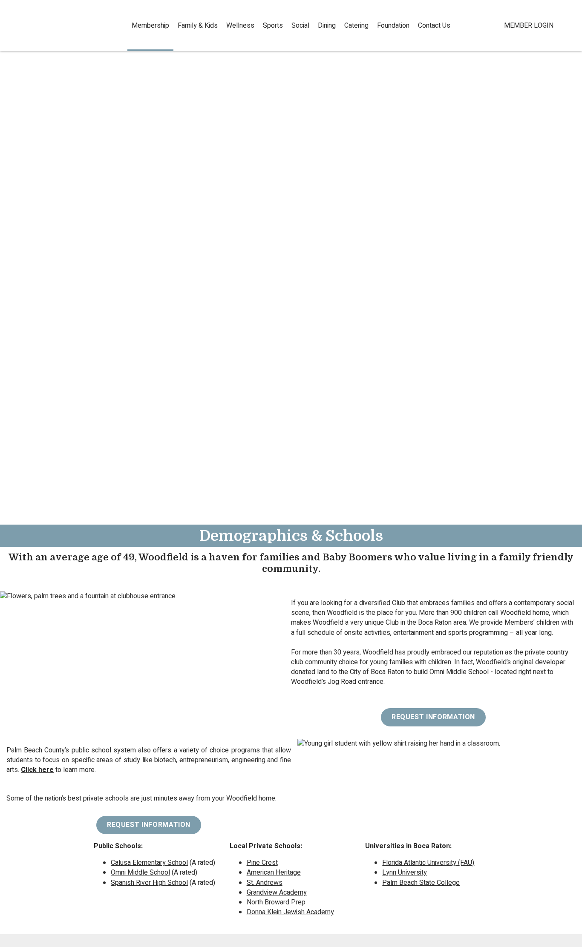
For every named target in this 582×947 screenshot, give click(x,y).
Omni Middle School (140, 872)
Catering (356, 25)
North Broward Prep (276, 902)
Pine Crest (262, 863)
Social (300, 25)
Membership (150, 25)
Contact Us (434, 25)
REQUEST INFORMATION (433, 717)
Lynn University (404, 872)
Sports (273, 25)
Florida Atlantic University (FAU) (428, 863)
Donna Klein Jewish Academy (290, 912)
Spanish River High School (149, 883)
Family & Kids (198, 25)
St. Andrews (264, 883)
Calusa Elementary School (149, 863)
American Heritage (274, 872)
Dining (327, 25)
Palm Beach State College (421, 883)
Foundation (393, 25)
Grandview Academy (277, 892)
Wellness (240, 25)
